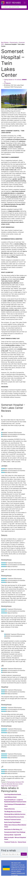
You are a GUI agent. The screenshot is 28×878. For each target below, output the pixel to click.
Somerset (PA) (19, 782)
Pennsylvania (14, 42)
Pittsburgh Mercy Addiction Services (14, 814)
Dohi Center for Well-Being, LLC (13, 829)
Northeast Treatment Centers (12, 819)
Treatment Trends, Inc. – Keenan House (15, 842)
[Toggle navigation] (24, 2)
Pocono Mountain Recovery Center (12, 784)
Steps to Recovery (9, 809)
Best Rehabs (13, 2)
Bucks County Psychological (12, 822)
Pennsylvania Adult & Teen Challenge (14, 832)
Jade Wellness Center (10, 797)
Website (8, 83)
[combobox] (14, 6)
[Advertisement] (14, 24)
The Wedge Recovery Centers (12, 811)
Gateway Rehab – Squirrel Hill (12, 834)
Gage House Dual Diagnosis (9, 785)
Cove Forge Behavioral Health (12, 794)
